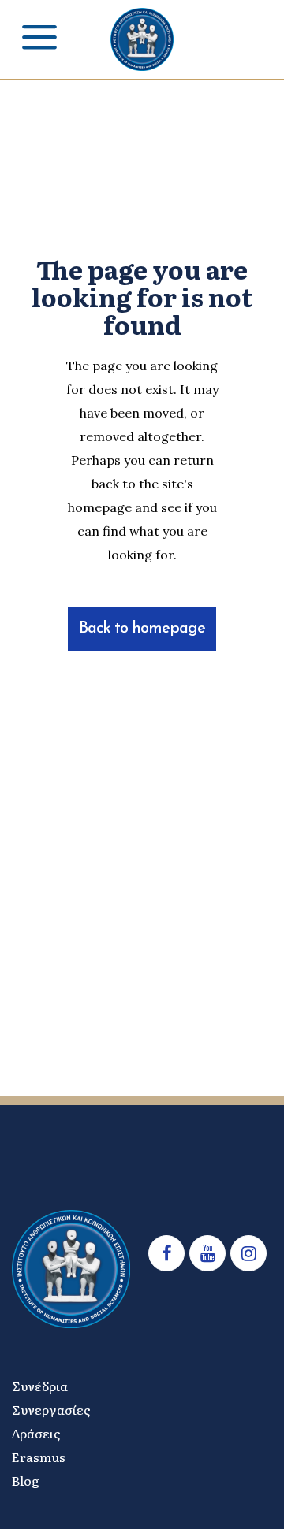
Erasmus (38, 1456)
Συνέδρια (40, 1385)
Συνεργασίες (51, 1409)
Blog (25, 1480)
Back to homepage (142, 628)
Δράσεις (36, 1432)
